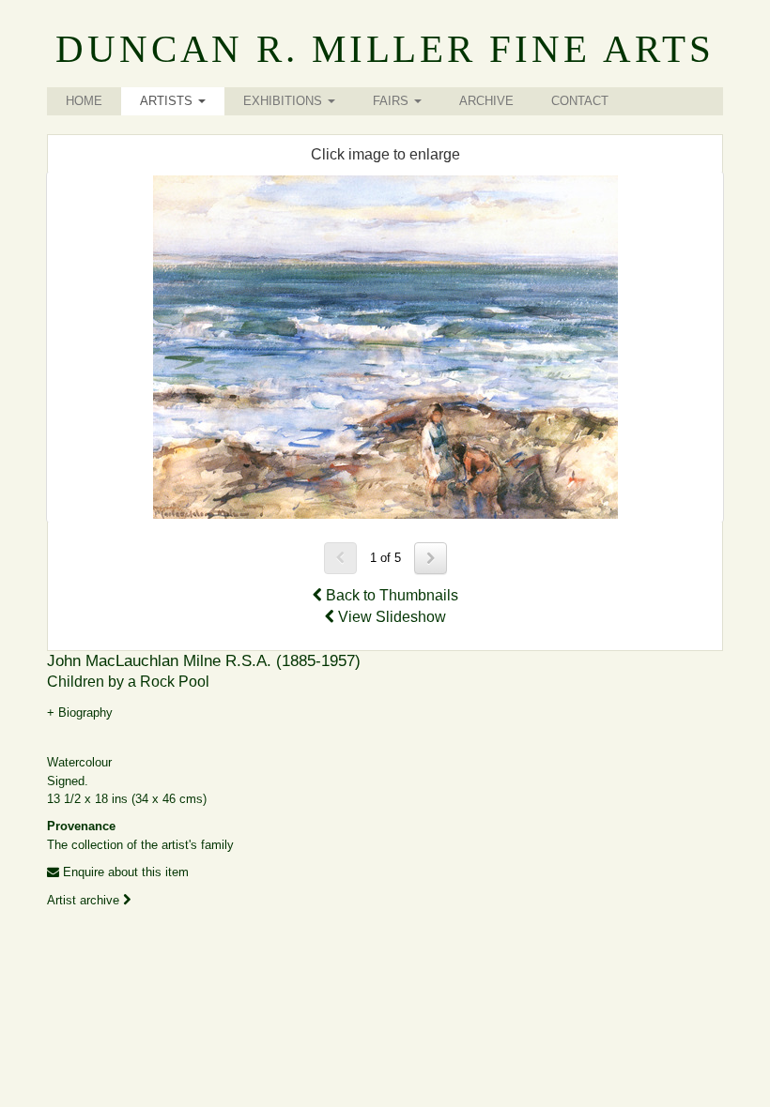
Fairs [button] (392, 101)
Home (84, 101)
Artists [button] (168, 101)
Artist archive (85, 900)
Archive (486, 101)
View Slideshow (390, 617)
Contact (579, 101)
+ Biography (80, 712)
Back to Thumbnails (390, 595)
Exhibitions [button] (284, 101)
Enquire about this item (124, 872)
